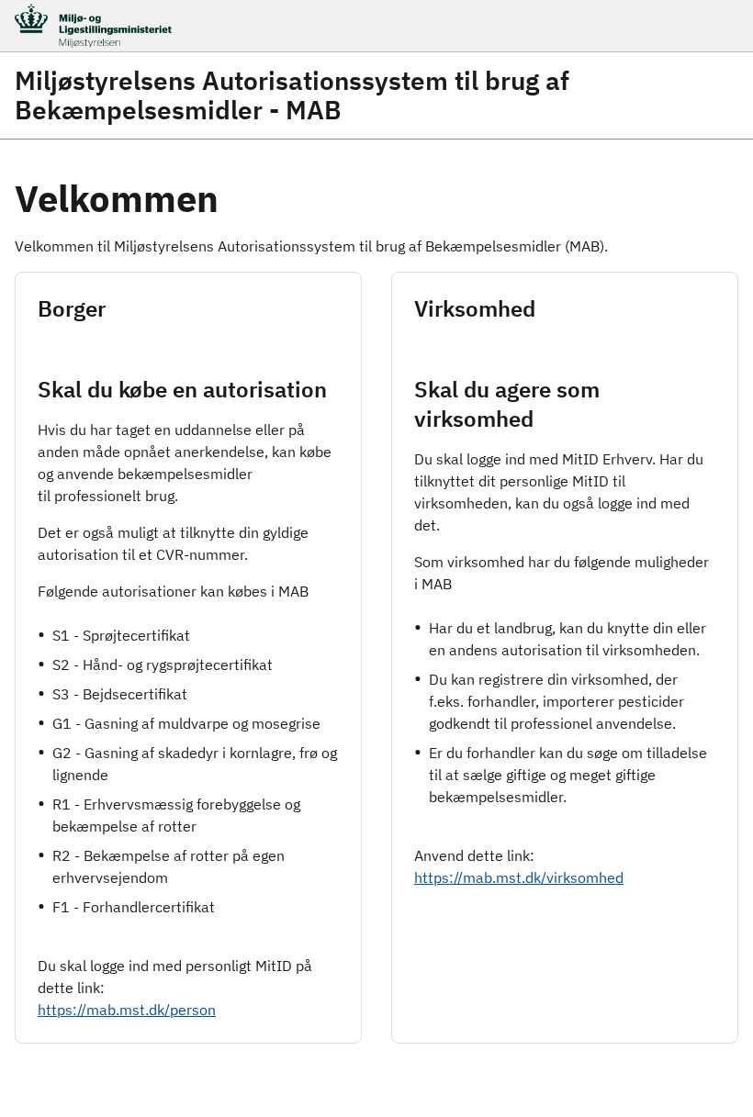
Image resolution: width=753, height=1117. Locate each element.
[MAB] (318, 26)
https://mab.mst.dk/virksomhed (519, 877)
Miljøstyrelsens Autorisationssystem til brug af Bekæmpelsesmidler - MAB (292, 95)
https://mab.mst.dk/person (127, 1009)
